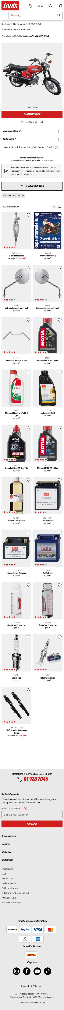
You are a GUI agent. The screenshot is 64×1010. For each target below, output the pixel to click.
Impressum (7, 869)
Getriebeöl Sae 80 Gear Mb (16, 468)
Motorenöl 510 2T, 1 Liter (47, 360)
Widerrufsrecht (9, 883)
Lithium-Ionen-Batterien (16, 573)
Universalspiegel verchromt (16, 308)
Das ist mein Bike (32, 114)
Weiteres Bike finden (30, 122)
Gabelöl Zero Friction (16, 520)
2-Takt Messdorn (16, 256)
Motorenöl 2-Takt (47, 413)
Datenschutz (8, 878)
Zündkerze (16, 678)
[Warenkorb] (60, 5)
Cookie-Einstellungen (12, 902)
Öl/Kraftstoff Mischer (16, 625)
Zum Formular (27, 174)
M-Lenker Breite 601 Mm (16, 360)
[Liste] (59, 207)
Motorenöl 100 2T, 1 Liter (47, 468)
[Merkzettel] (50, 5)
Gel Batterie (48, 573)
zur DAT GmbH (47, 160)
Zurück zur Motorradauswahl (17, 29)
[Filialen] (30, 5)
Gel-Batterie (48, 520)
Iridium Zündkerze (47, 678)
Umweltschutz (9, 898)
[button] (59, 15)
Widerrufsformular (10, 888)
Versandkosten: (16, 997)
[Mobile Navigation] (3, 15)
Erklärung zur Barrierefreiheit (15, 893)
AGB (4, 874)
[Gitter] (54, 206)
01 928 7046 (36, 779)
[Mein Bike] (40, 5)
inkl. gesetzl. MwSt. (31, 994)
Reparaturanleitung (48, 256)
